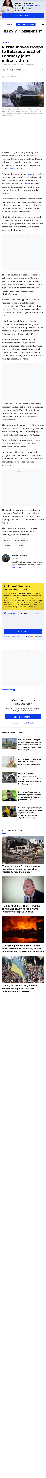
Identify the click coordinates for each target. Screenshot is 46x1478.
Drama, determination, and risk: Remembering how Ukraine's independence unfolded (20, 988)
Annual (24, 613)
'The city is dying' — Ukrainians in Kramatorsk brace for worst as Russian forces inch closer (21, 869)
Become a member (23, 717)
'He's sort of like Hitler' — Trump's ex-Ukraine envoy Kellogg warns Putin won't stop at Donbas (21, 909)
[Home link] (23, 31)
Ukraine (6, 43)
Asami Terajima (11, 77)
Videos (27, 184)
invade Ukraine (16, 168)
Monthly (11, 613)
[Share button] (42, 70)
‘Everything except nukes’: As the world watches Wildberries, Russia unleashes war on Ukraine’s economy (23, 948)
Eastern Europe (21, 540)
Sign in (31, 723)
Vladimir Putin (9, 545)
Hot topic (7, 540)
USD (38, 613)
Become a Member (26, 24)
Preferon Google (14, 70)
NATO (21, 545)
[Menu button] (43, 24)
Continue (23, 631)
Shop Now (22, 16)
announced (31, 174)
